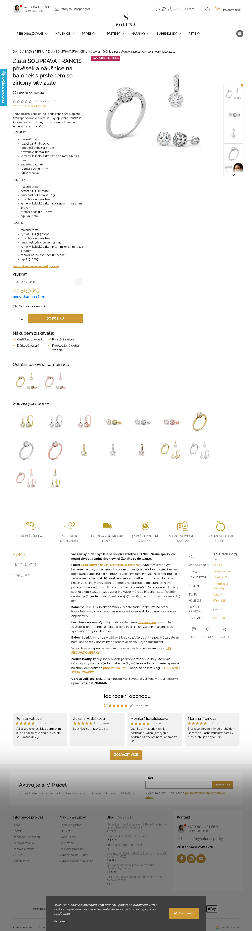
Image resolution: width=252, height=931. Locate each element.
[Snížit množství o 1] (24, 321)
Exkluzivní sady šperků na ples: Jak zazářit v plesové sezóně (135, 878)
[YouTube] (201, 858)
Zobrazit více (126, 755)
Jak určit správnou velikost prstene (36, 266)
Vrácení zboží (21, 861)
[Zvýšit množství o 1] (24, 316)
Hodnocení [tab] (26, 564)
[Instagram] (191, 858)
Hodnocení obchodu (126, 696)
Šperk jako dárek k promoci (124, 844)
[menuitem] (32, 33)
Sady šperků (222, 571)
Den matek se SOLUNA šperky (126, 836)
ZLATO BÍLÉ (221, 577)
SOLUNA (219, 565)
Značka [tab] (21, 575)
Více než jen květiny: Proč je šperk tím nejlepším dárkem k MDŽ (137, 855)
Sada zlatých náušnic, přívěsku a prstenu (110, 565)
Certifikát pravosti (29, 339)
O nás (16, 825)
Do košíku (55, 318)
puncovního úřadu (116, 668)
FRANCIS (219, 600)
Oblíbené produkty (72, 849)
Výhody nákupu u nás (74, 855)
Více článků (125, 817)
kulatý (217, 594)
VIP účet (18, 855)
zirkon (217, 584)
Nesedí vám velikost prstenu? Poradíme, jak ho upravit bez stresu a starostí (137, 826)
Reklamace (67, 843)
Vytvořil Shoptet (230, 927)
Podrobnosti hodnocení (30, 106)
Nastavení (60, 921)
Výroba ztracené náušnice (76, 861)
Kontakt (17, 831)
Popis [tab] (19, 554)
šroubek (219, 618)
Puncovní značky (23, 843)
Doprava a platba (23, 849)
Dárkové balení (28, 345)
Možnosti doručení (32, 306)
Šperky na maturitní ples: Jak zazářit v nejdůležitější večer (131, 867)
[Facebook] (181, 858)
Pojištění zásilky (63, 339)
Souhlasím (186, 913)
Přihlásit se (222, 784)
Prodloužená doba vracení (65, 348)
